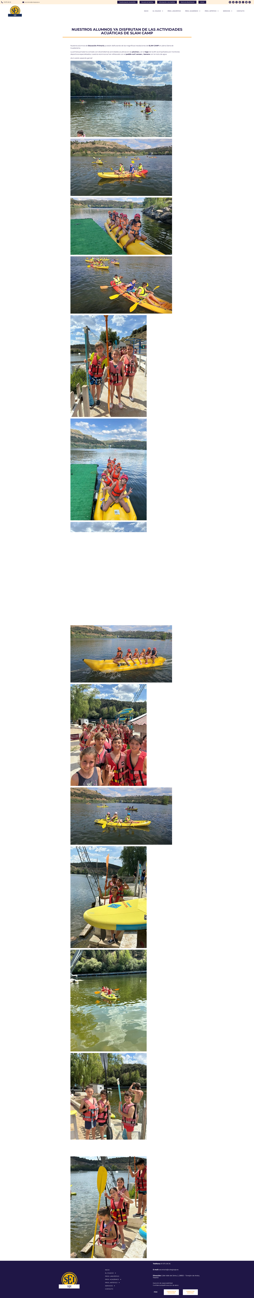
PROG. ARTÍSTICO (210, 11)
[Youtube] (240, 2)
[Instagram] (236, 2)
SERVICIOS (226, 11)
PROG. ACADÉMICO (191, 11)
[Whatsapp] (243, 2)
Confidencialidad (159, 1285)
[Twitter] (233, 2)
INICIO (146, 11)
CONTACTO (240, 11)
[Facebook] (230, 2)
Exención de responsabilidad (163, 1283)
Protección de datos (171, 1285)
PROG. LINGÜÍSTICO (174, 11)
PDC (155, 1292)
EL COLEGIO (157, 11)
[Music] (249, 2)
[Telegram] (246, 2)
